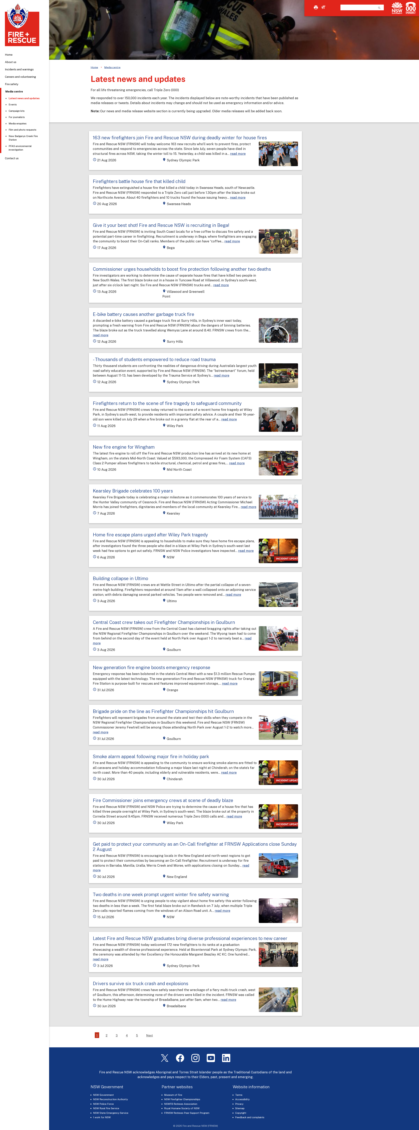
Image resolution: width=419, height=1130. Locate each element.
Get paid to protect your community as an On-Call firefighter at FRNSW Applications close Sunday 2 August (195, 846)
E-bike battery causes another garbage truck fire (143, 314)
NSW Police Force (103, 1104)
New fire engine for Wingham (124, 447)
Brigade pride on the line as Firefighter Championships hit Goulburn (163, 711)
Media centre (112, 67)
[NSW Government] (397, 8)
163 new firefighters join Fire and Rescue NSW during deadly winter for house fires (180, 137)
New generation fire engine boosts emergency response (151, 667)
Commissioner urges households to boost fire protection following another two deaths (182, 269)
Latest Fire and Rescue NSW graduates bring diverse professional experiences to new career (190, 938)
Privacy (239, 1104)
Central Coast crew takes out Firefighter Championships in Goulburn (164, 622)
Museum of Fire (173, 1095)
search (379, 7)
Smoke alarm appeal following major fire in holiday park (151, 756)
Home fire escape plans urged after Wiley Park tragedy (150, 534)
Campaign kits (17, 110)
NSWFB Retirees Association (180, 1104)
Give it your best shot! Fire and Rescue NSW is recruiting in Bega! (161, 225)
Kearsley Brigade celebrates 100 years (133, 490)
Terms (238, 1095)
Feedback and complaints (249, 1117)
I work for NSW (102, 1117)
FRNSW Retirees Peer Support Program (186, 1113)
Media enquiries (18, 123)
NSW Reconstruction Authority (110, 1099)
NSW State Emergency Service (110, 1113)
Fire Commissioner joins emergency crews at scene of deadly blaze (163, 800)
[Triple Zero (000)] (410, 8)
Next (149, 1035)
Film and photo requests (22, 129)
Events (13, 104)
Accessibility (242, 1099)
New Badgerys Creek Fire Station (23, 138)
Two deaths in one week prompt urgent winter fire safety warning (161, 894)
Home (8, 54)
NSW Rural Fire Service (106, 1108)
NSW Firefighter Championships (182, 1099)
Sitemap (240, 1108)
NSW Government (103, 1095)
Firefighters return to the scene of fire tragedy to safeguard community (167, 403)
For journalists (17, 117)
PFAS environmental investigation (20, 148)
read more (238, 153)
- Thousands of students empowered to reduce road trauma (154, 359)
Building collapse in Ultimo (120, 578)
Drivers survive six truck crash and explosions (140, 983)
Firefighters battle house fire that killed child (139, 181)
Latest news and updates (24, 98)
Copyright (240, 1113)
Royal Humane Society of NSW (182, 1108)
